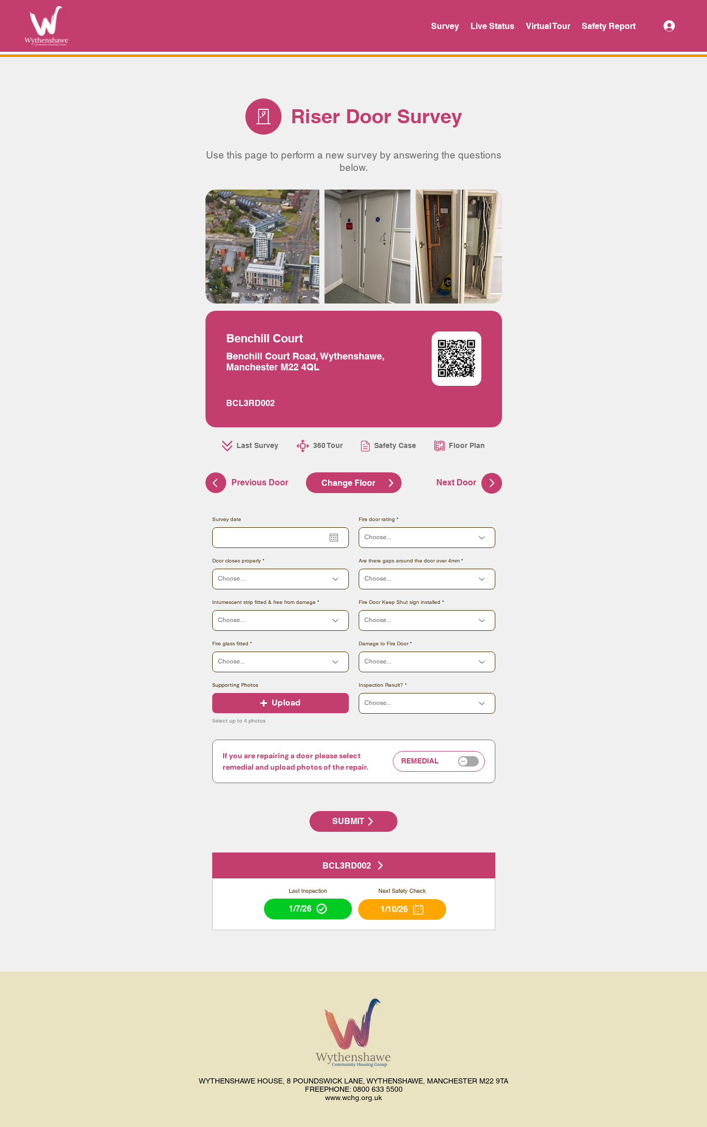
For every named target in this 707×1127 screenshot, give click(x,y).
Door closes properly (236, 561)
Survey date (226, 519)
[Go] (491, 483)
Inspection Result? (381, 685)
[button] (280, 703)
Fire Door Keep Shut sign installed (399, 602)
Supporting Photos (235, 685)
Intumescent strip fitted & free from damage (264, 602)
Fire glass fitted (230, 643)
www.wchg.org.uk (353, 1097)
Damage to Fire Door (383, 643)
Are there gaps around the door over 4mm (409, 561)
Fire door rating (377, 519)
